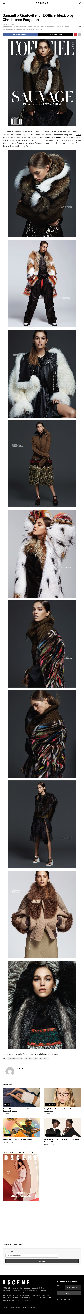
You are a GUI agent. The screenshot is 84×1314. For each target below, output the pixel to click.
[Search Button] (80, 3)
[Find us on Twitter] (61, 1299)
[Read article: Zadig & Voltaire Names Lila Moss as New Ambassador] (62, 1097)
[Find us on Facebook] (57, 1299)
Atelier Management (11, 27)
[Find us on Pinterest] (69, 1299)
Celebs (6, 1104)
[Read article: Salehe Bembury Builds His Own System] (21, 1127)
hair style (28, 1058)
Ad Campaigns (50, 1104)
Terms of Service (23, 1300)
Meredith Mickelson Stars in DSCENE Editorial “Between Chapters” (19, 1110)
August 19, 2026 (8, 1142)
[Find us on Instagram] (65, 1299)
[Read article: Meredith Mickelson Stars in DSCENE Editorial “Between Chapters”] (21, 1097)
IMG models (18, 29)
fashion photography (15, 1058)
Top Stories (43, 1058)
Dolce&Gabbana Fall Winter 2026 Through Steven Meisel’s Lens (61, 1140)
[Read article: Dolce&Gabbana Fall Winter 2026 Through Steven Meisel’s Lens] (62, 1127)
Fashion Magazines (62, 27)
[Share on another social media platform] (79, 34)
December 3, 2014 (8, 24)
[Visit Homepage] (42, 3)
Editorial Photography (47, 27)
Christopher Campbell (25, 27)
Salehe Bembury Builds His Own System (17, 1139)
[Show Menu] (4, 3)
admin (20, 1068)
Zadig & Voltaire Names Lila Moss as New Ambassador (58, 1110)
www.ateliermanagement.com (46, 1054)
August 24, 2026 (8, 1114)
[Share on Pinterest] (75, 34)
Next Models (39, 29)
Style (35, 1058)
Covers (36, 27)
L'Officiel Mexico (28, 29)
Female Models (8, 29)
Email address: (11, 1252)
